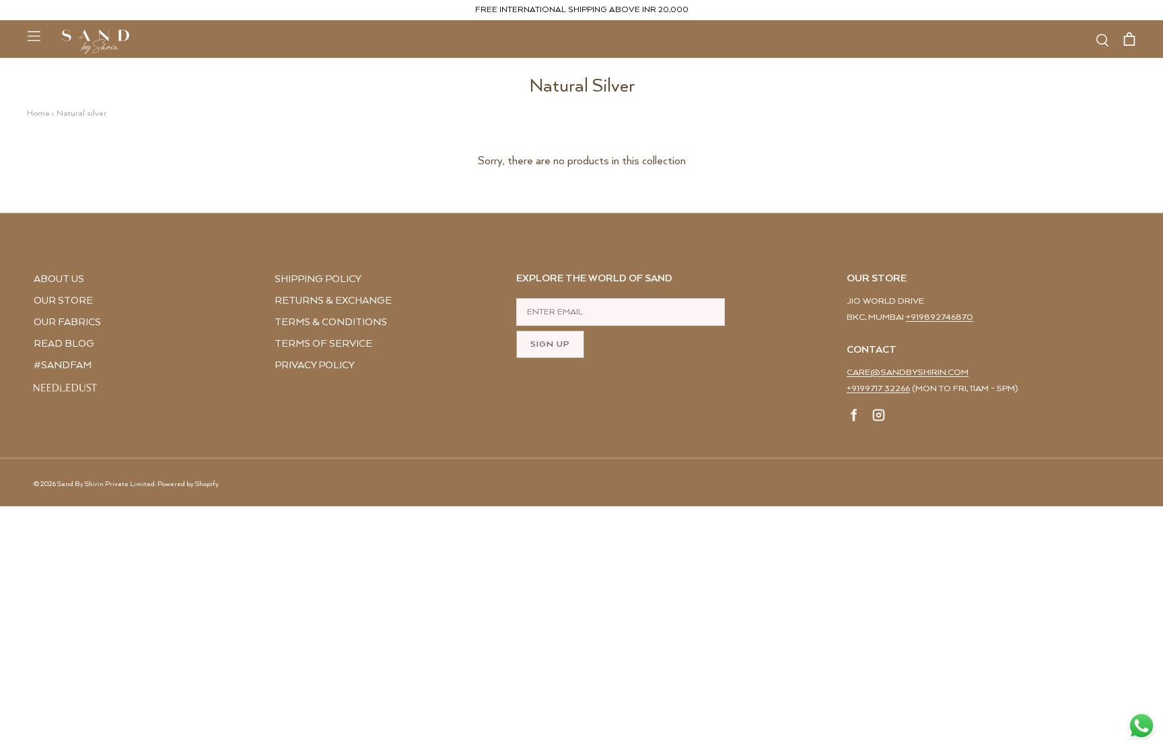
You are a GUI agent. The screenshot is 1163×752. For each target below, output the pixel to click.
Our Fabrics (67, 322)
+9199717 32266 (878, 389)
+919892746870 (939, 317)
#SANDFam (63, 365)
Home (38, 113)
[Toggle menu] (33, 35)
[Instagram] (878, 417)
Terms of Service (323, 343)
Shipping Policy (318, 279)
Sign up (550, 344)
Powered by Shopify (188, 484)
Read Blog (64, 343)
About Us (59, 279)
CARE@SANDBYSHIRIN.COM (907, 373)
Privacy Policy (315, 365)
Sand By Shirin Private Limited (106, 484)
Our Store (63, 300)
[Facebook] (854, 417)
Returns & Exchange (333, 300)
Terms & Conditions (331, 322)
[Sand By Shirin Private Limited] (95, 42)
